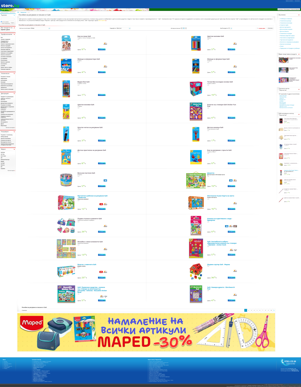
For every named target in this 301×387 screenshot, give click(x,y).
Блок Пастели (283, 102)
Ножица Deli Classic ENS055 (154, 367)
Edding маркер (4, 136)
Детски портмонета (285, 27)
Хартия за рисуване (6, 138)
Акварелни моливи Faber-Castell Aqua (157, 375)
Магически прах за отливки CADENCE (157, 374)
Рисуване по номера (6, 105)
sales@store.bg (294, 369)
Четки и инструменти (6, 47)
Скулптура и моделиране (7, 51)
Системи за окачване (6, 56)
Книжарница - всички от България (42, 361)
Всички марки (11, 170)
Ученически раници (285, 21)
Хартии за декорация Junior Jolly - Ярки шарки (159, 365)
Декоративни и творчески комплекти (7, 107)
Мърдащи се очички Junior (155, 368)
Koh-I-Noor (3, 156)
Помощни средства (5, 69)
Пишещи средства (5, 49)
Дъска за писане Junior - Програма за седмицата (159, 376)
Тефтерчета (4, 87)
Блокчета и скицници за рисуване (289, 42)
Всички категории (10, 127)
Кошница (6, 365)
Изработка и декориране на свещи (8, 112)
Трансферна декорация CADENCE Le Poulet (158, 369)
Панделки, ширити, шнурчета (6, 117)
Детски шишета (284, 31)
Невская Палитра (5, 159)
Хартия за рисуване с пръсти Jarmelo (157, 363)
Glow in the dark (283, 95)
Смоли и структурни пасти (7, 44)
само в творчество (6, 23)
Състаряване (4, 58)
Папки (281, 46)
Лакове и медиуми (5, 39)
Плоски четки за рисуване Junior (156, 361)
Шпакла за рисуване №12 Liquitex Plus (157, 379)
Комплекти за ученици (6, 85)
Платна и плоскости (6, 54)
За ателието (4, 63)
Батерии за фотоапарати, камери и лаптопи (42, 381)
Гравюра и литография (6, 53)
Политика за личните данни (295, 384)
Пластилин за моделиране (287, 37)
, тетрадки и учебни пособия (41, 373)
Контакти (6, 362)
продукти (38, 367)
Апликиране (4, 80)
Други (2, 123)
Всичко (39, 375)
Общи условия (286, 384)
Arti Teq (2, 154)
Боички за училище (285, 44)
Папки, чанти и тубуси (6, 67)
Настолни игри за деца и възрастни (40, 362)
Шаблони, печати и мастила (5, 99)
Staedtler (3, 168)
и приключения (38, 377)
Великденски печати (6, 142)
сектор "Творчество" (284, 89)
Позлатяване (4, 60)
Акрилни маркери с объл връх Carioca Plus (158, 381)
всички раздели (5, 21)
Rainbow (3, 152)
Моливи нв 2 (282, 99)
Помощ (5, 368)
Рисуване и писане (5, 76)
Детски (36, 369)
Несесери (3, 82)
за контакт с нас (292, 368)
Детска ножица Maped (154, 377)
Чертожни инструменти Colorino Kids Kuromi (158, 362)
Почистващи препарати (38, 363)
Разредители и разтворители (4, 41)
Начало (5, 361)
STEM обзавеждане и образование (40, 372)
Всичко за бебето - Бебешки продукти (41, 370)
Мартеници (4, 125)
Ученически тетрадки (286, 33)
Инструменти (4, 122)
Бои (2, 37)
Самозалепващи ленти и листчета (7, 119)
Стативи (3, 65)
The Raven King (283, 97)
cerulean (281, 101)
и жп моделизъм (40, 374)
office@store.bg (295, 371)
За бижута (3, 109)
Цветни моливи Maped (154, 372)
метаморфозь (283, 103)
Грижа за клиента (289, 0)
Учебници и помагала (286, 18)
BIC (1, 166)
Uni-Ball (3, 163)
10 (271, 310)
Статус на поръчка (8, 366)
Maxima (3, 165)
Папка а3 (282, 98)
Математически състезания (286, 107)
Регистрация (6, 367)
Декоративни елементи (7, 103)
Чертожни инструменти (286, 40)
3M (1, 157)
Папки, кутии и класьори (7, 89)
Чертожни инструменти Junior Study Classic (158, 370)
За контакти (297, 0)
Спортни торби (284, 25)
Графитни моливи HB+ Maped (155, 373)
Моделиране (4, 78)
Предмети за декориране (7, 96)
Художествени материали (38, 366)
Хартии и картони (5, 62)
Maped (2, 161)
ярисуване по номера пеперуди (287, 105)
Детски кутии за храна (286, 29)
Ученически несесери (286, 23)
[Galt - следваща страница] (274, 310)
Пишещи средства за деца (287, 35)
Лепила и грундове (5, 45)
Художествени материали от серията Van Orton (7, 144)
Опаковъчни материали (7, 114)
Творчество (6, 9)
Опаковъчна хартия (6, 140)
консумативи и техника (39, 365)
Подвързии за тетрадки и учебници (290, 48)
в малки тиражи (40, 376)
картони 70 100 (283, 106)
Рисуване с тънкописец (6, 135)
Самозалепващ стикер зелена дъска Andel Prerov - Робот (161, 380)
